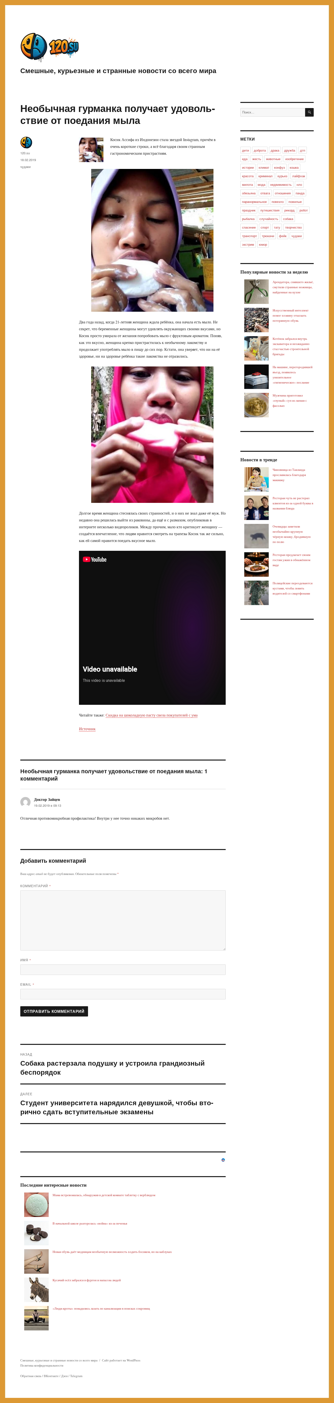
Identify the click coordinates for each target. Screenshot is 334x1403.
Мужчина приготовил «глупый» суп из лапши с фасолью (290, 400)
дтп (302, 150)
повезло (278, 201)
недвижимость (281, 184)
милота (247, 184)
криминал (265, 176)
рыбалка (248, 218)
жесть (256, 158)
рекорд (289, 210)
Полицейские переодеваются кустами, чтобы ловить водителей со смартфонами (292, 588)
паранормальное (254, 201)
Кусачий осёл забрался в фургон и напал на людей (87, 1280)
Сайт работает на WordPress (121, 1360)
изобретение (294, 158)
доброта (260, 150)
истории (248, 167)
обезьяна (249, 193)
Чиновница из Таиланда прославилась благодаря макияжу (289, 474)
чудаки (25, 166)
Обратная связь (30, 1376)
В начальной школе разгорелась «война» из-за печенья (90, 1223)
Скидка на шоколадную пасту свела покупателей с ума (152, 715)
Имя (25, 960)
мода (261, 184)
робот (304, 210)
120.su (25, 153)
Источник (87, 728)
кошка (294, 167)
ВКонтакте (51, 1376)
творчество (293, 227)
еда (244, 158)
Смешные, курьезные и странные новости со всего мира (118, 70)
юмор (263, 244)
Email (27, 984)
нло (299, 184)
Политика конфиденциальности (41, 1365)
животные (273, 158)
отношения (283, 193)
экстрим (248, 244)
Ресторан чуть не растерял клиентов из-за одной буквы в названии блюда (293, 503)
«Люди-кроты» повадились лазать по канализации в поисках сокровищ (101, 1308)
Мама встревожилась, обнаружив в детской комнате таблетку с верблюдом (104, 1195)
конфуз (279, 167)
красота (248, 176)
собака (288, 218)
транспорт (249, 235)
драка (275, 150)
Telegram (76, 1376)
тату (277, 227)
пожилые (295, 201)
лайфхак (298, 176)
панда (300, 193)
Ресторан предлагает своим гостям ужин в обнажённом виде (291, 559)
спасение (249, 227)
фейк (283, 235)
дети (245, 150)
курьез (282, 176)
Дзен (64, 1376)
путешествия (269, 210)
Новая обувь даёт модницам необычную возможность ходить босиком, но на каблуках (112, 1251)
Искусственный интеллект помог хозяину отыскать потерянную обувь (291, 315)
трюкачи (268, 235)
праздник (249, 210)
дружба (289, 150)
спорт (265, 227)
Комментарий (35, 886)
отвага (265, 193)
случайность (268, 218)
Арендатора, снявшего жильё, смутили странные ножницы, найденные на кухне (293, 287)
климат (264, 167)
